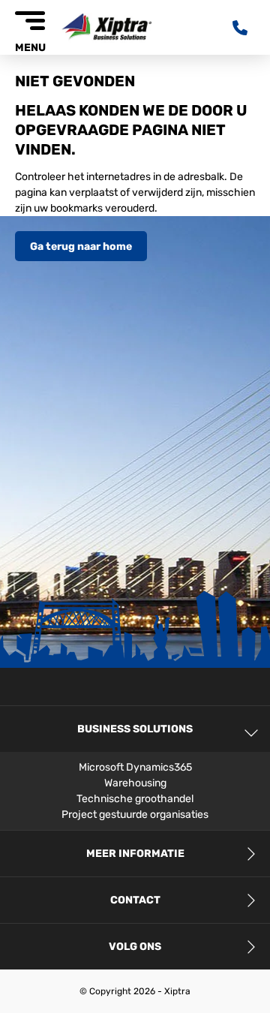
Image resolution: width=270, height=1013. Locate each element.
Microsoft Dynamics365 (135, 767)
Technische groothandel (135, 798)
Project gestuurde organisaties (135, 814)
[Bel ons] (243, 27)
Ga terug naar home (81, 246)
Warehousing (135, 783)
